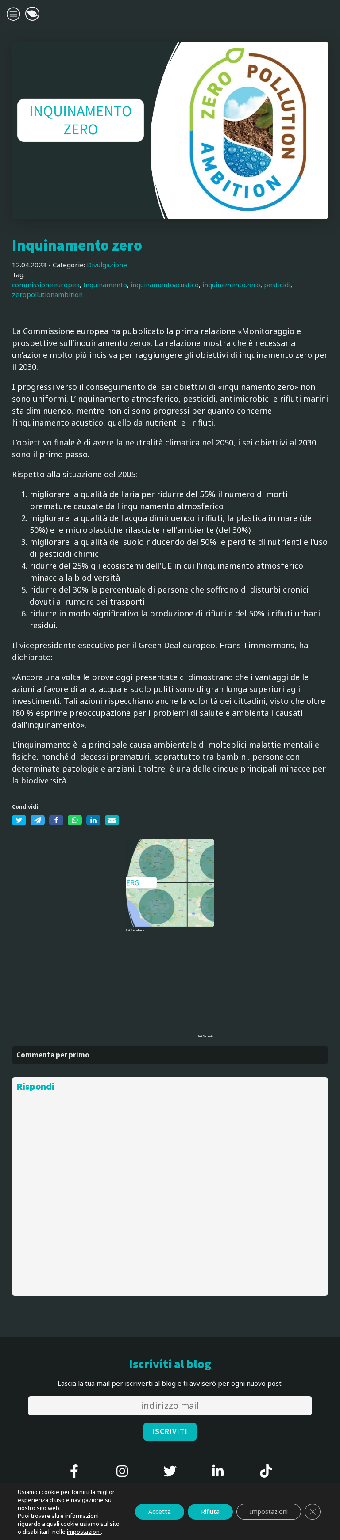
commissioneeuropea (46, 284)
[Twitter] (19, 820)
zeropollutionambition (47, 294)
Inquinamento (105, 284)
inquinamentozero (231, 284)
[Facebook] (56, 820)
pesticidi (277, 284)
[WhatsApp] (75, 820)
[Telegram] (38, 820)
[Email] (112, 820)
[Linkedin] (93, 820)
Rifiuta (210, 1511)
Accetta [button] (159, 1511)
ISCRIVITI (170, 1431)
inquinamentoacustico (165, 284)
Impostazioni (269, 1511)
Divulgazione (107, 264)
